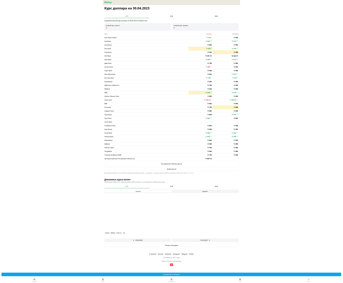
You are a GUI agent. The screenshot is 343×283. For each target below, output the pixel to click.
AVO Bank (107, 56)
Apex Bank (107, 60)
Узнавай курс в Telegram (171, 274)
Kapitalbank (108, 82)
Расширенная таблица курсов (171, 164)
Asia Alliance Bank (110, 38)
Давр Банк (108, 63)
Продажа (205, 191)
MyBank (107, 144)
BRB (105, 104)
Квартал (118, 233)
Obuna (169, 261)
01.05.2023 (204, 240)
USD (126, 16)
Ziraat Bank (108, 133)
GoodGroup (177, 261)
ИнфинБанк (108, 140)
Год (124, 233)
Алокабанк (108, 45)
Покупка (138, 191)
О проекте (152, 254)
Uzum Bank (108, 122)
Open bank (108, 100)
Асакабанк (108, 52)
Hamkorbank (108, 137)
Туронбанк (108, 115)
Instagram (176, 254)
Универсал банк (110, 126)
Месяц (113, 233)
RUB (216, 16)
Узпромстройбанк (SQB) (112, 155)
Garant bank (108, 67)
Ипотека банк (109, 78)
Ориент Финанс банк (111, 96)
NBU (105, 93)
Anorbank (107, 49)
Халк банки (108, 129)
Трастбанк (108, 118)
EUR (171, 16)
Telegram (184, 254)
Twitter (191, 254)
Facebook (168, 254)
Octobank (107, 107)
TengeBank (108, 151)
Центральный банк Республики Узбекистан (119, 159)
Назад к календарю (171, 245)
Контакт (160, 254)
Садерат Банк (109, 111)
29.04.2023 (139, 240)
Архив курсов (171, 169)
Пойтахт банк (109, 148)
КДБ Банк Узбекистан (111, 85)
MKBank (107, 89)
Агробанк (107, 41)
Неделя (107, 233)
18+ (171, 265)
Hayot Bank (108, 71)
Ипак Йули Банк (109, 74)
